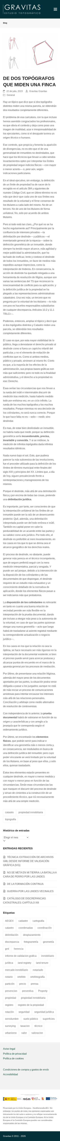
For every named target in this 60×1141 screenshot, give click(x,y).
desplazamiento (31, 935)
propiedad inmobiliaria (30, 812)
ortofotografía (37, 977)
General (11, 95)
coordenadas (25, 927)
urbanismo (11, 1033)
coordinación (45, 927)
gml (7, 948)
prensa (34, 983)
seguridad (24, 1012)
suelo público (30, 1019)
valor (24, 1033)
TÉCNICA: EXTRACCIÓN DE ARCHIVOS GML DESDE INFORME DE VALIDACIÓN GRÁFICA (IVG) (28, 861)
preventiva (27, 991)
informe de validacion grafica (20, 956)
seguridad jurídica (44, 1012)
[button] (55, 9)
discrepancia (12, 942)
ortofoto (21, 977)
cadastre (23, 921)
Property (42, 991)
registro (9, 1005)
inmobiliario (47, 956)
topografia (10, 819)
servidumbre (12, 1019)
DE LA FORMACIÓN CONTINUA (25, 884)
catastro (9, 812)
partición (9, 983)
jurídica (9, 963)
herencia (18, 948)
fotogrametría (31, 942)
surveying (10, 1026)
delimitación (11, 935)
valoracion (37, 1033)
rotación (9, 1012)
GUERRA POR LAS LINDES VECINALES (30, 891)
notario (9, 977)
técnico (38, 1026)
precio (22, 983)
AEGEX (9, 921)
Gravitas (7, 1136)
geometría (48, 942)
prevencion (11, 991)
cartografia (38, 921)
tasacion (25, 1026)
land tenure (42, 963)
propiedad (10, 998)
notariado (38, 970)
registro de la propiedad (31, 1005)
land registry (24, 963)
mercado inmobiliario (16, 970)
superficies (49, 1019)
